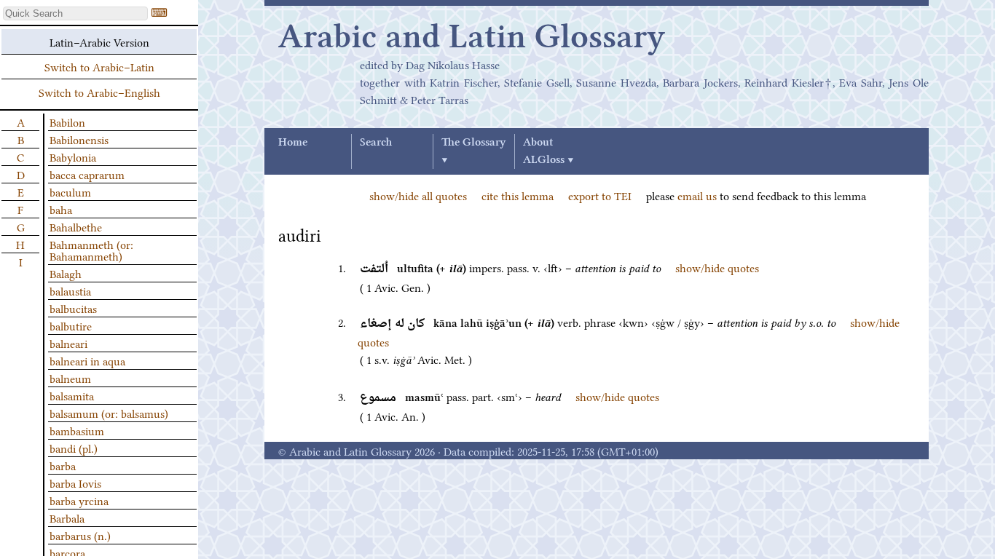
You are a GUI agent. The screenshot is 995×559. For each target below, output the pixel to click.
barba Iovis (75, 483)
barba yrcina (79, 500)
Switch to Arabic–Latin (99, 66)
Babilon (67, 122)
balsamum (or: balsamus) (109, 413)
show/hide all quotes (418, 195)
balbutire (71, 325)
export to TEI (600, 195)
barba (63, 465)
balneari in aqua (87, 360)
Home (292, 142)
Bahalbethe (76, 226)
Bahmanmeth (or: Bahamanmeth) (91, 249)
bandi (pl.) (74, 448)
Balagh (66, 273)
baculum (70, 191)
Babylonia (73, 156)
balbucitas (73, 308)
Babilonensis (79, 139)
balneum (70, 378)
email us (697, 195)
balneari (68, 343)
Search (376, 142)
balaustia (70, 290)
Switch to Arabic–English (99, 92)
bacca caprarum (87, 174)
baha (61, 209)
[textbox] (75, 13)
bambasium (77, 430)
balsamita (72, 395)
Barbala (67, 518)
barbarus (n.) (80, 535)
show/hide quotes (717, 267)
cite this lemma (517, 195)
